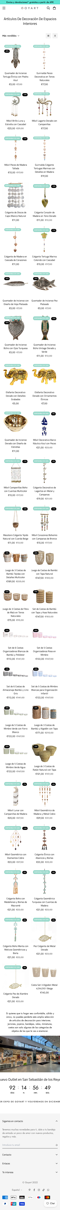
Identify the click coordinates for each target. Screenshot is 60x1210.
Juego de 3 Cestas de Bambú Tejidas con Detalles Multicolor (15, 573)
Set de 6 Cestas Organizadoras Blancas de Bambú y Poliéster (15, 651)
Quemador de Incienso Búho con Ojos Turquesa (16, 346)
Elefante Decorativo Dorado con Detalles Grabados (15, 395)
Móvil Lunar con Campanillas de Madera (15, 812)
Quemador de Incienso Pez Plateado (44, 302)
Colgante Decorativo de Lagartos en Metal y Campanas (44, 491)
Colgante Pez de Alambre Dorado (15, 995)
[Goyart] (30, 8)
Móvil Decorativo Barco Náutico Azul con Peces (44, 441)
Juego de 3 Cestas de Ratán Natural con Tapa (44, 767)
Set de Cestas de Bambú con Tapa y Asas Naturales (44, 610)
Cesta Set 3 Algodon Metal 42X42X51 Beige (44, 986)
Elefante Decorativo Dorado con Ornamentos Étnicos (44, 395)
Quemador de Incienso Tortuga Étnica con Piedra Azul (15, 76)
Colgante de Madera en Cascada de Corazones (15, 258)
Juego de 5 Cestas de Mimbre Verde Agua (15, 765)
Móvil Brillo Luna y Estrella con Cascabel (15, 122)
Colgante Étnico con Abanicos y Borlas (44, 856)
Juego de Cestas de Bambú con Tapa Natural (44, 571)
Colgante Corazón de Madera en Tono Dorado (44, 214)
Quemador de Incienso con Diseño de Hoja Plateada (16, 302)
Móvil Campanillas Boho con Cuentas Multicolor (15, 489)
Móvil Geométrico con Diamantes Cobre (15, 856)
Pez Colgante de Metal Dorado (44, 947)
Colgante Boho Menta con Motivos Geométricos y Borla (15, 949)
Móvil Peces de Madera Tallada (15, 166)
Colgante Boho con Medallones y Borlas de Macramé (15, 902)
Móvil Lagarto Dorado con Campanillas (44, 122)
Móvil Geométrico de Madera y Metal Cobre (44, 812)
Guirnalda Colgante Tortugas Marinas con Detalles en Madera (44, 168)
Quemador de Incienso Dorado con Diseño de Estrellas (16, 443)
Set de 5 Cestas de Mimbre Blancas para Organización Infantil (44, 690)
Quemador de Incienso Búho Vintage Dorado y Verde (44, 348)
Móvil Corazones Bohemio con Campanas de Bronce (44, 536)
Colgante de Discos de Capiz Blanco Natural (15, 214)
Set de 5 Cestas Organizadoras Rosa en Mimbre (44, 651)
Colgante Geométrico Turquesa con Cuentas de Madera (44, 902)
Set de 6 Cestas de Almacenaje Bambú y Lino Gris (15, 690)
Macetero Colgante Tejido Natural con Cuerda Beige (15, 536)
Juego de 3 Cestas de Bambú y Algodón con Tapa (44, 726)
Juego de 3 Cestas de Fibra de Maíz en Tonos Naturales (16, 612)
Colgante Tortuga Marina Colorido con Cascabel (44, 258)
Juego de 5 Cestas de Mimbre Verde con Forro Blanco (15, 728)
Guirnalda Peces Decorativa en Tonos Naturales (44, 76)
